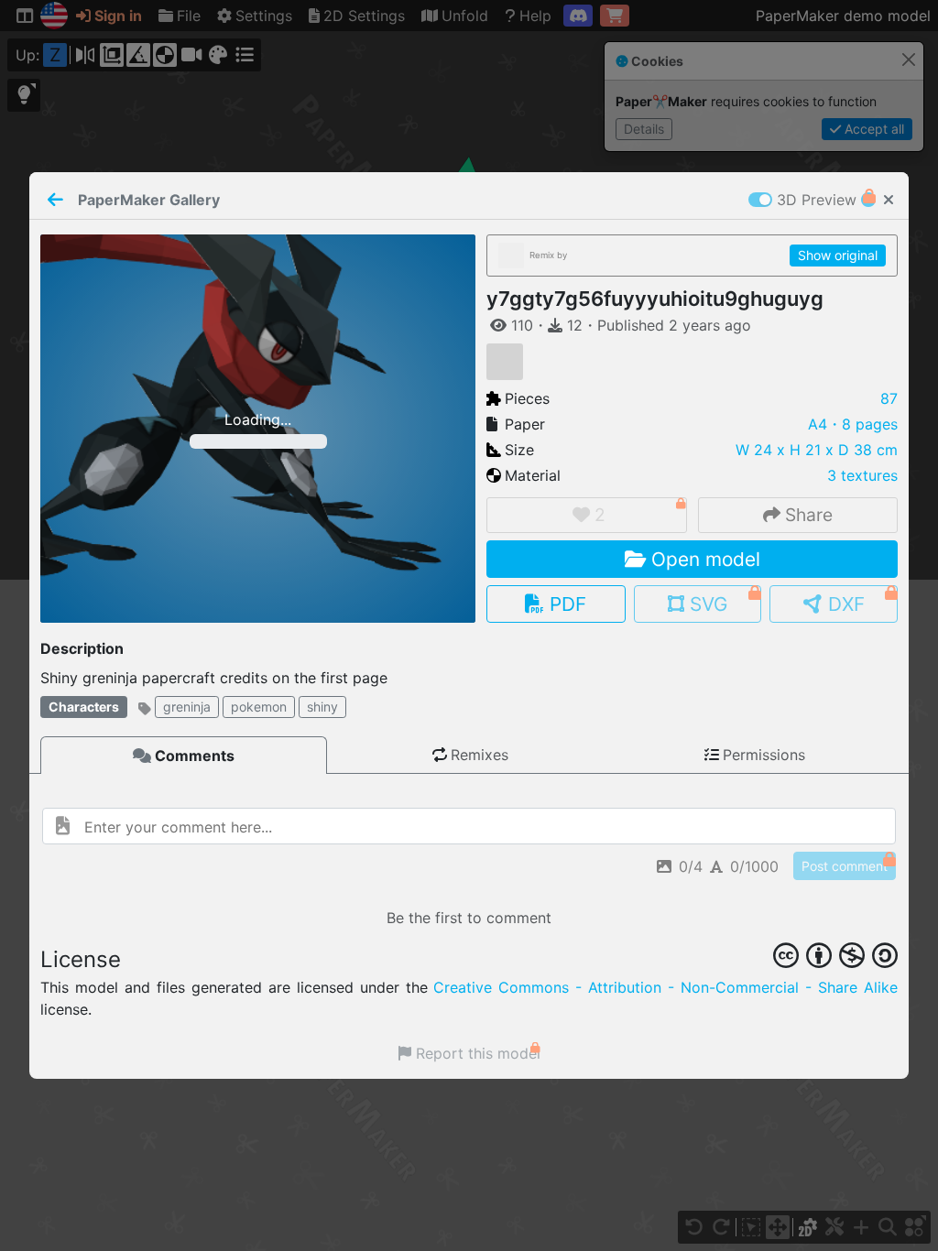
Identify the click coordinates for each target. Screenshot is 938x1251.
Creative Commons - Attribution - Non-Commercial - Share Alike (665, 987)
